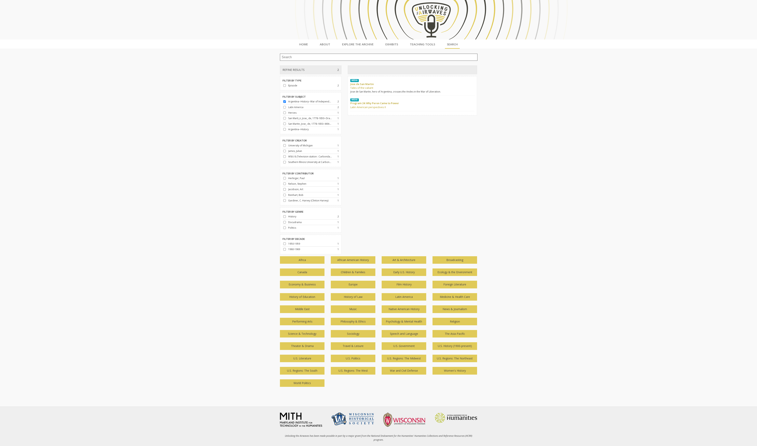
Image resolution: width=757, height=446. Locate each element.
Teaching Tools (422, 44)
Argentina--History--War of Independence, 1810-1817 (310, 101)
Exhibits (391, 44)
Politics (292, 227)
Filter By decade (293, 239)
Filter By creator (294, 140)
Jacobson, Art (295, 189)
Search (452, 44)
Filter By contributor (298, 173)
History (292, 216)
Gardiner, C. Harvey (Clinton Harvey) (308, 200)
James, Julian (295, 151)
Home (303, 44)
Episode (292, 85)
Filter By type (291, 80)
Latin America (295, 107)
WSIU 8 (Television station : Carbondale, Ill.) (310, 156)
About (325, 44)
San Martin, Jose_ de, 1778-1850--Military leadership (310, 123)
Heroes (292, 112)
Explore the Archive (358, 44)
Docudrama (295, 222)
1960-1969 (294, 249)
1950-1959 (294, 243)
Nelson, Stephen (297, 183)
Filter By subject (294, 96)
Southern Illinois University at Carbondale (310, 162)
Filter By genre (292, 211)
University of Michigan (300, 145)
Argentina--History (298, 129)
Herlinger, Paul (296, 178)
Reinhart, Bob (295, 195)
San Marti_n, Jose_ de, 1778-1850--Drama (310, 118)
